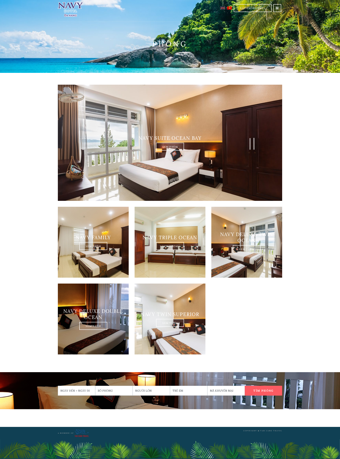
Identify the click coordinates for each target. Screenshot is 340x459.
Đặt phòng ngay (252, 8)
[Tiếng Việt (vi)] (229, 8)
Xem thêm (170, 146)
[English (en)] (222, 8)
